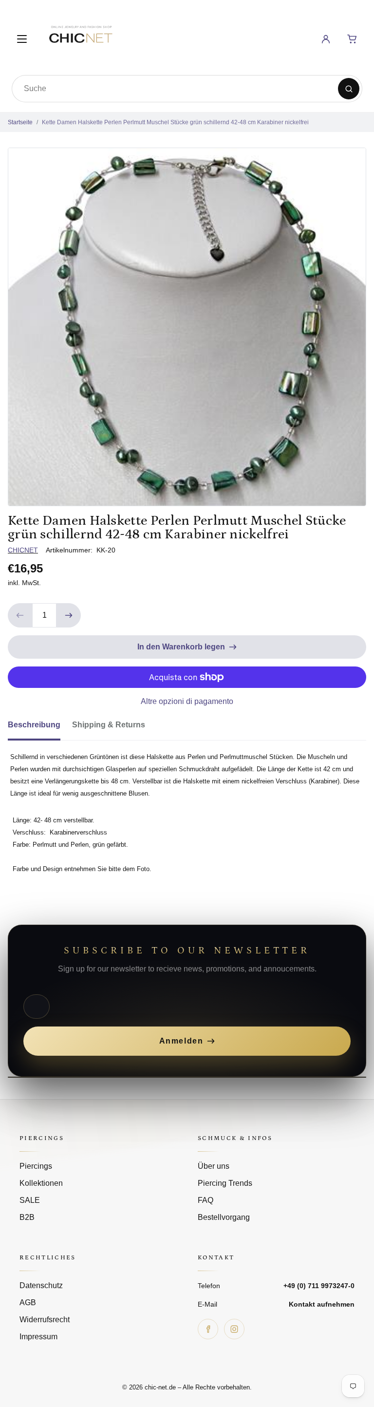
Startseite (20, 122)
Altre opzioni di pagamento (187, 701)
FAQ (205, 1200)
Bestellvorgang (224, 1217)
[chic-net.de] (80, 37)
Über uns (213, 1166)
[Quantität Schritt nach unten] (20, 615)
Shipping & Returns (108, 725)
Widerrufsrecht (44, 1319)
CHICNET (23, 550)
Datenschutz (41, 1285)
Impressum (38, 1336)
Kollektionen (41, 1183)
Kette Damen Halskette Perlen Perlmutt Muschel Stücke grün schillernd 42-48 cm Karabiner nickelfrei (175, 122)
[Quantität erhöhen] (68, 615)
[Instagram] (234, 1329)
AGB (27, 1302)
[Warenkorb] (352, 39)
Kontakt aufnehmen (322, 1304)
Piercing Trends (225, 1183)
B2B (27, 1217)
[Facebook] (208, 1329)
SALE (29, 1200)
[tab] (40, 728)
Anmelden (181, 1041)
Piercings (35, 1166)
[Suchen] (348, 88)
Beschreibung (34, 725)
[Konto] (326, 39)
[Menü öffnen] (22, 39)
